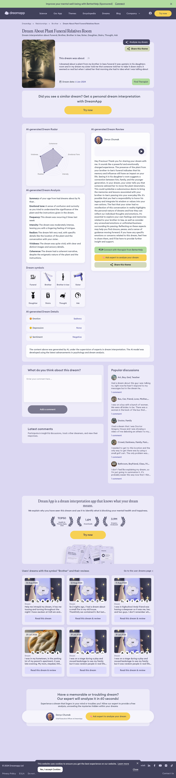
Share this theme (139, 48)
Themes (72, 13)
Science (43, 13)
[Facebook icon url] (154, 765)
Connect (120, 3)
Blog (118, 13)
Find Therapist (141, 81)
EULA (21, 773)
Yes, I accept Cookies (50, 769)
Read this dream (43, 618)
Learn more (123, 763)
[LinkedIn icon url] (149, 765)
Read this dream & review (88, 618)
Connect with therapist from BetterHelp (123, 249)
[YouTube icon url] (160, 765)
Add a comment (47, 409)
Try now (163, 13)
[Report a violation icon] (88, 58)
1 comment (116, 392)
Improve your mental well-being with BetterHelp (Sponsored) (79, 3)
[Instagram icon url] (166, 765)
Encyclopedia (89, 13)
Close (135, 769)
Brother (55, 23)
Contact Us (168, 773)
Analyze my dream (139, 42)
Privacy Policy (9, 773)
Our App (58, 13)
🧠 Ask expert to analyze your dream (120, 257)
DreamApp (26, 23)
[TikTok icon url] (172, 765)
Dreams (106, 13)
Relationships (41, 23)
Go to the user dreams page (137, 570)
